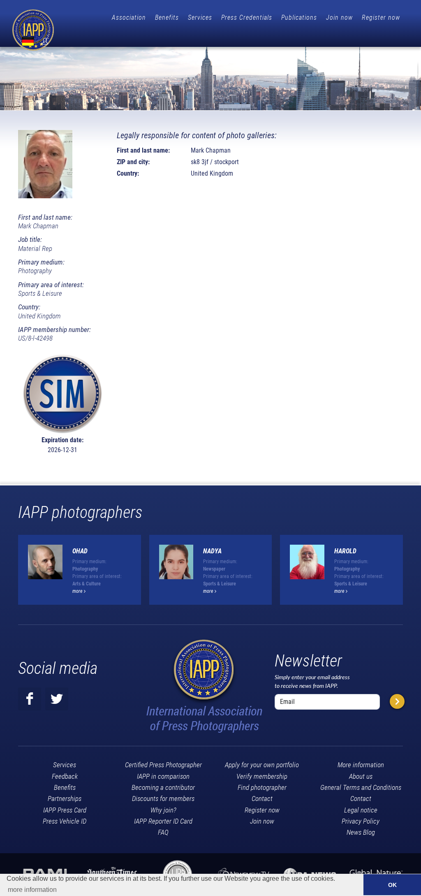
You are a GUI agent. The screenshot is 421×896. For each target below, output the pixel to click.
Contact (262, 798)
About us (360, 776)
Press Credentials (246, 17)
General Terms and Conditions (360, 787)
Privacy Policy (360, 821)
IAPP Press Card (64, 810)
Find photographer (262, 787)
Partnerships (64, 798)
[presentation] (410, 573)
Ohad (80, 551)
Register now (381, 17)
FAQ (163, 832)
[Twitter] (56, 698)
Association (129, 17)
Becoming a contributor (163, 787)
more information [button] (32, 889)
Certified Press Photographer (163, 765)
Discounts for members (163, 798)
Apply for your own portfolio (262, 765)
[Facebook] (29, 698)
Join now (339, 17)
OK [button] (392, 885)
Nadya (212, 551)
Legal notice (360, 810)
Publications (299, 17)
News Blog (361, 832)
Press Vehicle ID (64, 821)
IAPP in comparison (163, 776)
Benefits (167, 17)
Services (200, 17)
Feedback (65, 776)
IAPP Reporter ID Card (163, 821)
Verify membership (261, 776)
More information (361, 765)
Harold (345, 551)
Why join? (163, 810)
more (78, 591)
